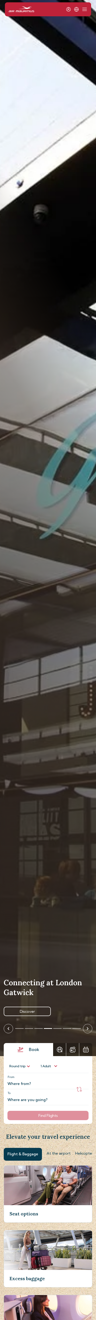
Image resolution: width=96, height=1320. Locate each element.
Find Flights (48, 1115)
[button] (76, 9)
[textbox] (45, 1081)
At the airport (59, 1153)
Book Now (27, 1011)
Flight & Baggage (22, 1154)
